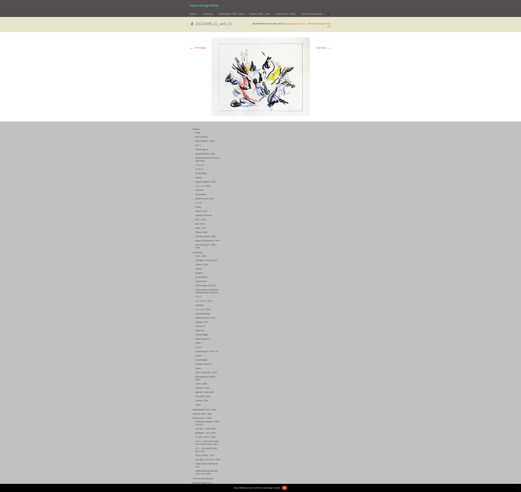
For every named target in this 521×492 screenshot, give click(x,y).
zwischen (199, 190)
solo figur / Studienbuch (206, 260)
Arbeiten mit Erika (203, 215)
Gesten (198, 355)
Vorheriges (198, 47)
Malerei (193, 13)
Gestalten (199, 305)
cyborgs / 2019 (202, 322)
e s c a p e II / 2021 (203, 301)
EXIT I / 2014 (200, 219)
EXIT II (198, 145)
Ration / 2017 (201, 211)
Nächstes (324, 47)
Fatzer (198, 404)
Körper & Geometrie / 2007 (207, 240)
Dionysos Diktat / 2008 (205, 236)
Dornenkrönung (202, 313)
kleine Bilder (201, 173)
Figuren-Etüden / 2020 (205, 181)
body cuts (199, 330)
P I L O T (199, 202)
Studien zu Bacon (203, 364)
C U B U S (199, 169)
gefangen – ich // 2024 (205, 433)
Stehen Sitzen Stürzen (205, 317)
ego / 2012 (200, 223)
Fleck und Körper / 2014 (206, 372)
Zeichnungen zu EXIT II (295, 23)
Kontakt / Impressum (202, 482)
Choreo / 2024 (201, 264)
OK (284, 488)
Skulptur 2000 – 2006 (260, 13)
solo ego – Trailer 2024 (205, 428)
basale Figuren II (202, 338)
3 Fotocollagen (201, 334)
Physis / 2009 (201, 232)
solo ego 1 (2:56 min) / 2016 (207, 459)
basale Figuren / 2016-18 (206, 351)
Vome (197, 132)
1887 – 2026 (200, 256)
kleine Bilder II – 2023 (205, 141)
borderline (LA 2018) (204, 198)
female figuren (202, 149)
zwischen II (200, 326)
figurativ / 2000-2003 (204, 392)
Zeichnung (208, 13)
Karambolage (201, 360)
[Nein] (517, 488)
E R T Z (198, 296)
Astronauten (201, 194)
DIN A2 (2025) (201, 137)
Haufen (198, 268)
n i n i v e (199, 165)
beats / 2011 (201, 228)
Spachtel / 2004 (202, 388)
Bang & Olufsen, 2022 (205, 153)
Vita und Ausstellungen (312, 13)
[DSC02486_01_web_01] (260, 76)
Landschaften (201, 277)
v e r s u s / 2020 (202, 186)
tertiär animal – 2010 (204, 455)
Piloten (198, 207)
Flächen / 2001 (202, 400)
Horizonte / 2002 (202, 396)
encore (198, 347)
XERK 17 (199, 343)
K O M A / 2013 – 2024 (205, 437)
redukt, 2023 (201, 281)
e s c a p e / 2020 (203, 309)
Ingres (198, 368)
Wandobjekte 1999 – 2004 (231, 13)
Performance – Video (285, 13)
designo (199, 273)
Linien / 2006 (201, 383)
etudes (198, 177)
